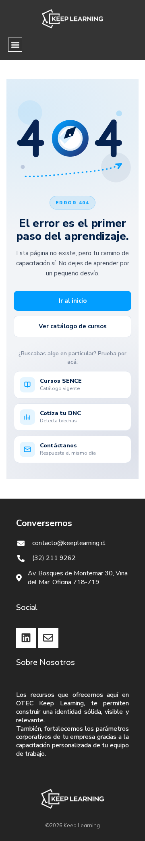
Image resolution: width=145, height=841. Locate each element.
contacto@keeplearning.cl (69, 543)
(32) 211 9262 (54, 558)
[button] (15, 45)
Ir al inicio (73, 301)
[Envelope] (48, 638)
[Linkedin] (26, 638)
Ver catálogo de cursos (73, 326)
